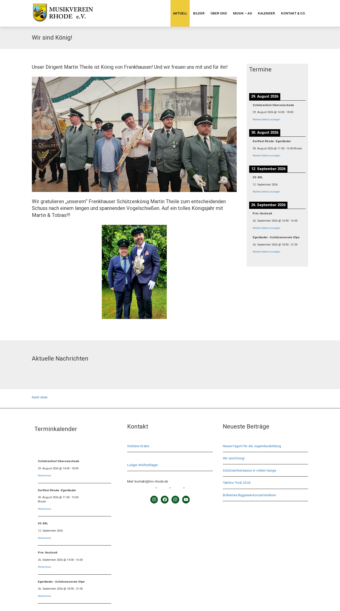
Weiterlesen (44, 475)
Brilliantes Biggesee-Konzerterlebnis (249, 495)
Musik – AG (242, 13)
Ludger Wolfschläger (142, 465)
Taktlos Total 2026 (237, 483)
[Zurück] (255, 82)
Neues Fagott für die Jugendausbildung (252, 446)
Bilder (199, 13)
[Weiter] (300, 82)
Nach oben (40, 397)
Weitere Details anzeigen (266, 119)
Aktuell (180, 13)
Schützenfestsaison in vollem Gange (249, 470)
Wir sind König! (234, 458)
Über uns (219, 13)
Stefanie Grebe (138, 446)
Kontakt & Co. (293, 13)
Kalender (266, 13)
